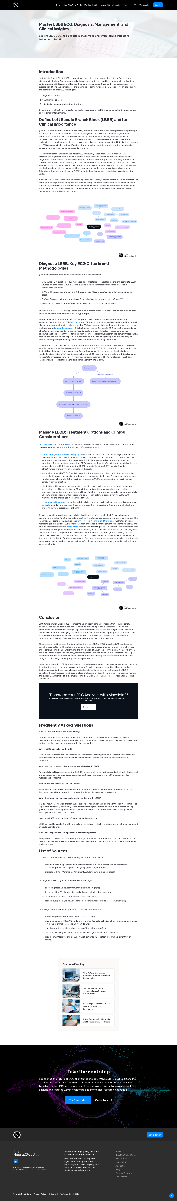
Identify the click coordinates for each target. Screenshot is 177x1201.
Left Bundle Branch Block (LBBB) (55, 444)
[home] (15, 4)
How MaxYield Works (73, 5)
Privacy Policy (40, 1194)
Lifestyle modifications (53, 502)
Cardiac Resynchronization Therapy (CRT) (63, 454)
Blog (117, 1169)
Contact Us (144, 5)
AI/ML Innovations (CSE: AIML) (35, 1169)
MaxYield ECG (122, 1158)
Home (59, 5)
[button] (129, 4)
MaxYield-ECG (90, 5)
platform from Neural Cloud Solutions (95, 521)
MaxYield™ (72, 526)
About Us (116, 5)
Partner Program (123, 1173)
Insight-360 (105, 5)
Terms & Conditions (22, 1194)
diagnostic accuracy (63, 328)
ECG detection (77, 322)
